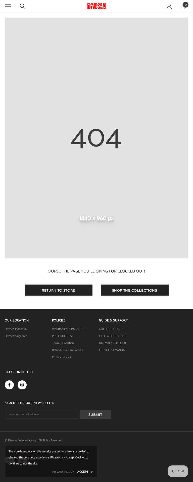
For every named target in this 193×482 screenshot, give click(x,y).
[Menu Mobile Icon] (8, 6)
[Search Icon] (22, 6)
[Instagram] (22, 384)
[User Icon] (169, 6)
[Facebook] (9, 384)
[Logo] (96, 6)
